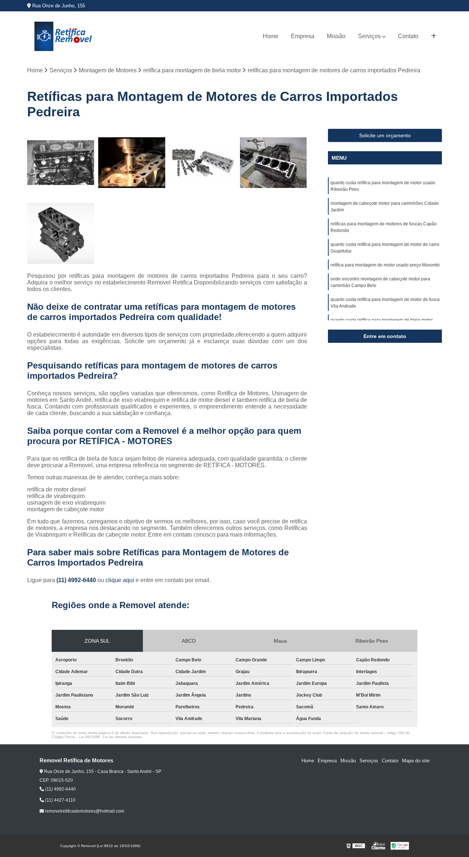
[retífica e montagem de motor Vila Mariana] (61, 234)
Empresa (302, 36)
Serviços (369, 36)
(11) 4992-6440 (76, 580)
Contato (408, 36)
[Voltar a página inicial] (63, 36)
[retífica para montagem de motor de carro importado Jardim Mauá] (132, 162)
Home (270, 36)
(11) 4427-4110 (59, 800)
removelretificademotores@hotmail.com (84, 811)
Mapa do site (415, 760)
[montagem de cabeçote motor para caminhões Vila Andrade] (61, 162)
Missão (336, 36)
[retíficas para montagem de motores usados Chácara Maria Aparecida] (202, 162)
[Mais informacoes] (433, 36)
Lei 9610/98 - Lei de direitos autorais (110, 737)
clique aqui (120, 580)
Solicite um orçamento (385, 135)
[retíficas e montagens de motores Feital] (273, 162)
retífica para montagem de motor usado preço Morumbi (385, 265)
